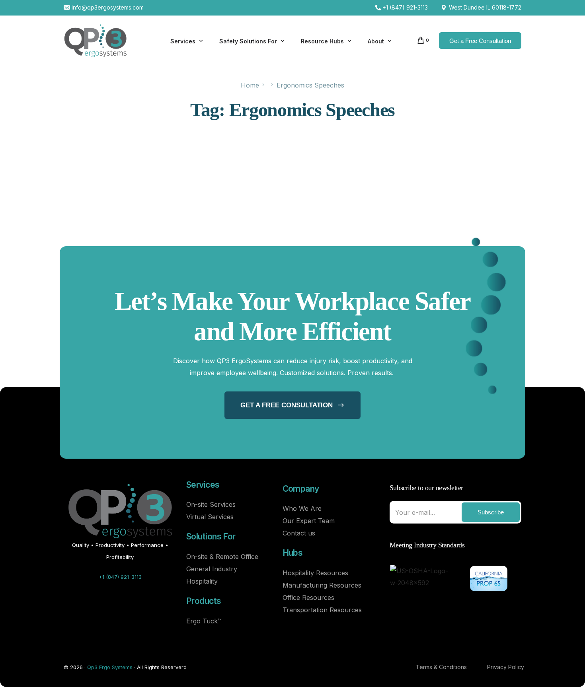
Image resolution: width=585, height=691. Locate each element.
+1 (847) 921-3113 (405, 7)
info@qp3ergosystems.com (108, 7)
